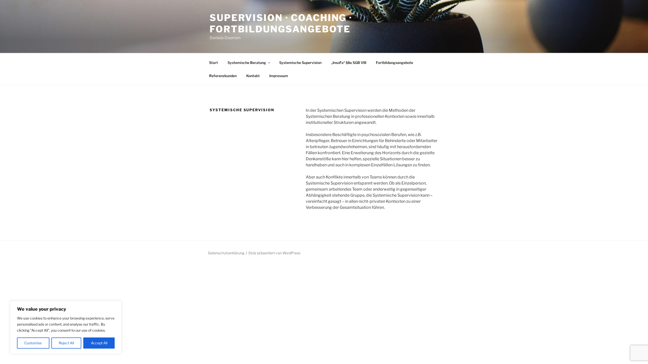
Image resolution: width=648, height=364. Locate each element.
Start (213, 62)
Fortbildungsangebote (394, 62)
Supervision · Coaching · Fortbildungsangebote (281, 23)
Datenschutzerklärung (226, 253)
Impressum (278, 76)
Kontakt (253, 76)
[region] (66, 327)
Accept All (99, 343)
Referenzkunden (223, 76)
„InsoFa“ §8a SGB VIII (348, 62)
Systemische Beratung (247, 62)
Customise (33, 343)
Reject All (66, 343)
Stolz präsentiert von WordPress (274, 253)
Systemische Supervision (300, 62)
